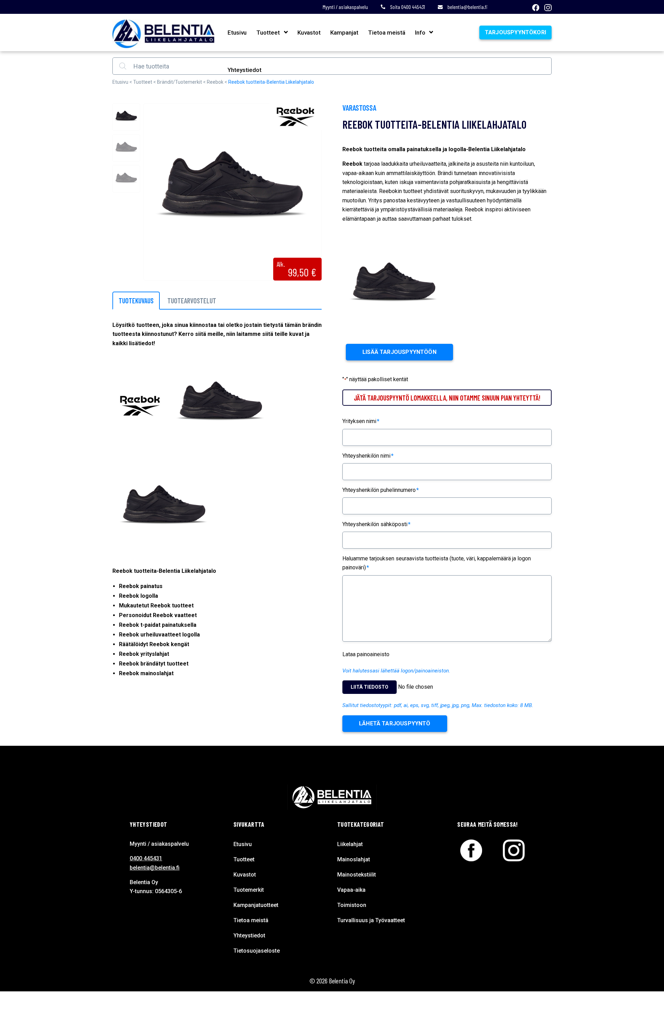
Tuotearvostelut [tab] (191, 300)
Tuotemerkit (248, 890)
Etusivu (237, 32)
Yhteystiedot (244, 69)
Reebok (215, 82)
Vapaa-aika (351, 890)
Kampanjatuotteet (255, 905)
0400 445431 (146, 858)
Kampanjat (344, 32)
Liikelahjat (350, 844)
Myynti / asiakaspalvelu (345, 6)
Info (420, 32)
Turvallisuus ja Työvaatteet (371, 920)
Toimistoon (351, 905)
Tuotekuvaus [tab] (136, 300)
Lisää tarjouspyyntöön (399, 352)
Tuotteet (268, 32)
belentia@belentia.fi (468, 6)
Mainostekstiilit (356, 874)
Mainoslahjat (353, 859)
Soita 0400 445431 (407, 6)
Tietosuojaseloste (256, 950)
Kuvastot (309, 32)
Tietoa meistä (386, 32)
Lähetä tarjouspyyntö (395, 723)
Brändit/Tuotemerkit (179, 82)
